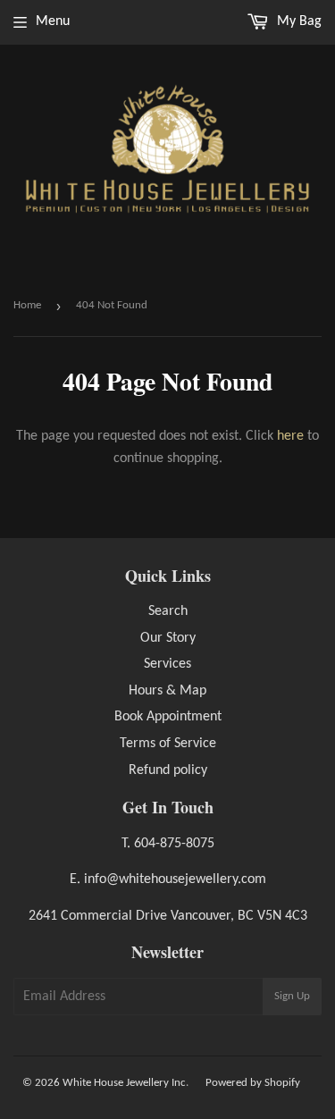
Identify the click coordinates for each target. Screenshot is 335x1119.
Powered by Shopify (252, 1083)
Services (167, 664)
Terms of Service (168, 743)
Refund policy (168, 770)
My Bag (297, 21)
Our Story (168, 638)
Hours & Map (167, 691)
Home (27, 305)
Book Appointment (168, 717)
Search (168, 611)
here (290, 436)
